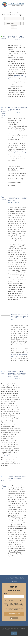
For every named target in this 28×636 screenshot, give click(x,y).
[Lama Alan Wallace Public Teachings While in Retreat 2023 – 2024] (4, 477)
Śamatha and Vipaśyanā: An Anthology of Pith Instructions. (17, 77)
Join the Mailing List (14, 613)
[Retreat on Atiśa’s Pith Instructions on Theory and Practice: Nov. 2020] (4, 36)
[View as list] (15, 27)
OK (14, 633)
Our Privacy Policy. (15, 609)
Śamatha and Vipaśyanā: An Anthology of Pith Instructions (17, 153)
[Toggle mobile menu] (25, 8)
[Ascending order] (22, 18)
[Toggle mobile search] (22, 8)
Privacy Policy (8, 580)
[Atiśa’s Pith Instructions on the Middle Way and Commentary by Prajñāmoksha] (4, 108)
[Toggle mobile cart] (19, 8)
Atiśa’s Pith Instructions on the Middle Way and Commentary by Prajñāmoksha (17, 109)
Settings (23, 628)
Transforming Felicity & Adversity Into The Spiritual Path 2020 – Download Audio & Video (17, 198)
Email (5, 593)
